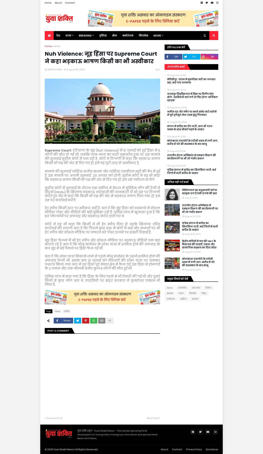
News (57, 46)
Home (48, 2)
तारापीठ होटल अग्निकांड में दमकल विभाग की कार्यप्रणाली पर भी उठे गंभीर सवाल (191, 157)
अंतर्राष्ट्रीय (182, 287)
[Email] (101, 320)
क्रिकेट (208, 287)
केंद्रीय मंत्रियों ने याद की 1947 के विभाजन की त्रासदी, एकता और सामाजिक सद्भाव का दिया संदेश (199, 244)
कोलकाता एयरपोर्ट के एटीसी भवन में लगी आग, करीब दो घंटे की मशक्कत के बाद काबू (192, 142)
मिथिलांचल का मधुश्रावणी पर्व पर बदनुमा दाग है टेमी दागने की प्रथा (199, 192)
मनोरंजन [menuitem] (127, 35)
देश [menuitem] (58, 35)
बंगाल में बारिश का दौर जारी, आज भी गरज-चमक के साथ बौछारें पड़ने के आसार (190, 128)
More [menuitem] (157, 35)
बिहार (204, 293)
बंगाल (181, 293)
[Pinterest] (85, 320)
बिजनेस (192, 293)
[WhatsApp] (93, 320)
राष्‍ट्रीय (66, 311)
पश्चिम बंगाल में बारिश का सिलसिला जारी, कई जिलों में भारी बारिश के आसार (191, 171)
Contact (70, 2)
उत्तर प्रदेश (196, 287)
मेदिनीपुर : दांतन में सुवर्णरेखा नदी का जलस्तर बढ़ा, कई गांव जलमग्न (191, 81)
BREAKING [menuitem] (85, 35)
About (58, 2)
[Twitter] (77, 320)
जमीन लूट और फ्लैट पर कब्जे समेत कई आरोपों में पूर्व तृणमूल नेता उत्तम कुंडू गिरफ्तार (191, 113)
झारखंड (170, 293)
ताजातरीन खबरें (176, 67)
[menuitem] (49, 35)
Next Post (152, 418)
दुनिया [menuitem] (103, 35)
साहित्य (183, 298)
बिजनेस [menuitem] (143, 35)
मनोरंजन (171, 298)
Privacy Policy (194, 449)
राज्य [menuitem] (68, 35)
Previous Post (54, 418)
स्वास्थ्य (195, 298)
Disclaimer (212, 449)
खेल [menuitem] (114, 35)
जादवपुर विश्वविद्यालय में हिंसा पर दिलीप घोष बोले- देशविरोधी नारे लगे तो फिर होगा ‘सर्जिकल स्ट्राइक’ (192, 97)
